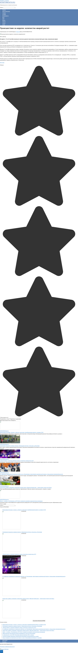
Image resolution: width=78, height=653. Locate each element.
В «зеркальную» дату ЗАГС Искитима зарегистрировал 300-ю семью (18, 635)
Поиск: (1, 7)
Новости (18, 31)
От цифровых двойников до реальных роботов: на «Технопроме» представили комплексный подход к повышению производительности (31, 474)
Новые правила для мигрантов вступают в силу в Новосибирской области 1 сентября (22, 637)
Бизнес (3, 20)
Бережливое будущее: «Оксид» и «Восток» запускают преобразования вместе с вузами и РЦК (21, 432)
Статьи (3, 23)
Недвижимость (5, 15)
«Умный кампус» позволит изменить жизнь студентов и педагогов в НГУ (17, 460)
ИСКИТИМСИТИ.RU (7, 2)
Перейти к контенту (4, 0)
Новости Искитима (6, 11)
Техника (4, 12)
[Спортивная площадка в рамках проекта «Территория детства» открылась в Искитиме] (11, 542)
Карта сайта (4, 640)
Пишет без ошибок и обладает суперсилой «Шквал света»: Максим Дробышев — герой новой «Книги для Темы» (26, 487)
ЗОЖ (3, 18)
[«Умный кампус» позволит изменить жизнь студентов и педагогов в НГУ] (11, 564)
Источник (2, 62)
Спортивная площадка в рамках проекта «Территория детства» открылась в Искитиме (19, 445)
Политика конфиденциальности (7, 646)
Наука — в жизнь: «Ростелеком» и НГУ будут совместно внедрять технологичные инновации (21, 501)
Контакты (4, 641)
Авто (3, 17)
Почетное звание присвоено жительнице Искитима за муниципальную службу (20, 636)
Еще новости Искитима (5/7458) (39, 620)
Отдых (3, 24)
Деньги (3, 21)
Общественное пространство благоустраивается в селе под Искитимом (18, 633)
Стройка (4, 14)
